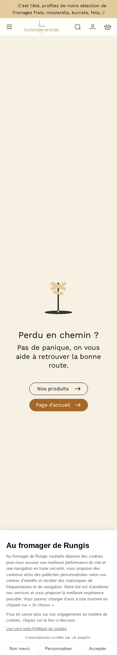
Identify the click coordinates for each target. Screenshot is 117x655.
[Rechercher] (77, 27)
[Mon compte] (92, 27)
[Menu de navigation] (9, 26)
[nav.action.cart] (107, 27)
